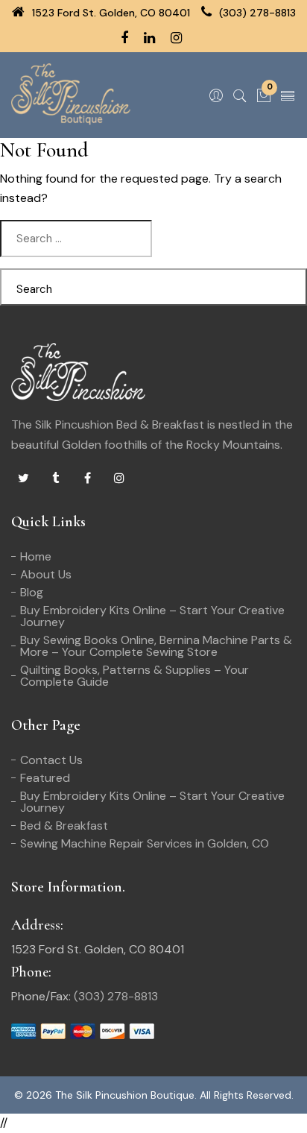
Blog (31, 592)
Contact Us (51, 760)
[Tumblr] (55, 478)
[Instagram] (119, 478)
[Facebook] (87, 478)
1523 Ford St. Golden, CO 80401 (109, 12)
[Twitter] (23, 478)
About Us (46, 574)
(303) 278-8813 (256, 12)
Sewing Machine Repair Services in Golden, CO (144, 843)
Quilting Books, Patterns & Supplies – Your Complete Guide (134, 675)
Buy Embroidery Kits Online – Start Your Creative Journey (152, 616)
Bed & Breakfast (64, 825)
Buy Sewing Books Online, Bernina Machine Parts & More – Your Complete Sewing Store (156, 646)
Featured (45, 778)
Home (35, 556)
